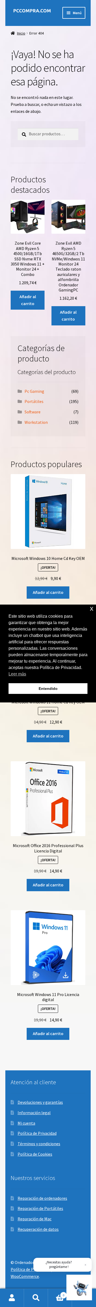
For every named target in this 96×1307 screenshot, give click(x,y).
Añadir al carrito (27, 300)
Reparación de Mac (34, 1218)
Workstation (36, 422)
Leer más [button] (17, 674)
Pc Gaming (34, 391)
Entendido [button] (48, 688)
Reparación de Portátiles (40, 1208)
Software (33, 411)
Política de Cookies (35, 1154)
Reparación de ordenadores (42, 1198)
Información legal (34, 1112)
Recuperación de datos (38, 1229)
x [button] (91, 608)
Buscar (36, 1298)
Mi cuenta (26, 1123)
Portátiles (34, 401)
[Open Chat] (79, 1287)
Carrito (56, 1293)
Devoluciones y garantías (40, 1102)
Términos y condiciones (39, 1143)
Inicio (21, 33)
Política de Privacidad (37, 1133)
